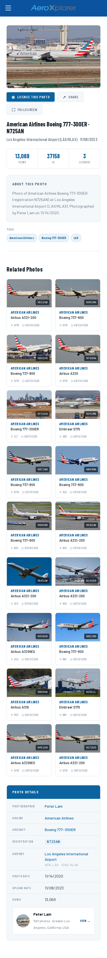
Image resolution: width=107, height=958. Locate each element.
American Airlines (22, 238)
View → (85, 920)
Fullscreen (24, 109)
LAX (76, 238)
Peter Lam (54, 806)
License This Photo (31, 96)
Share (70, 96)
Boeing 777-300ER (54, 238)
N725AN (53, 841)
